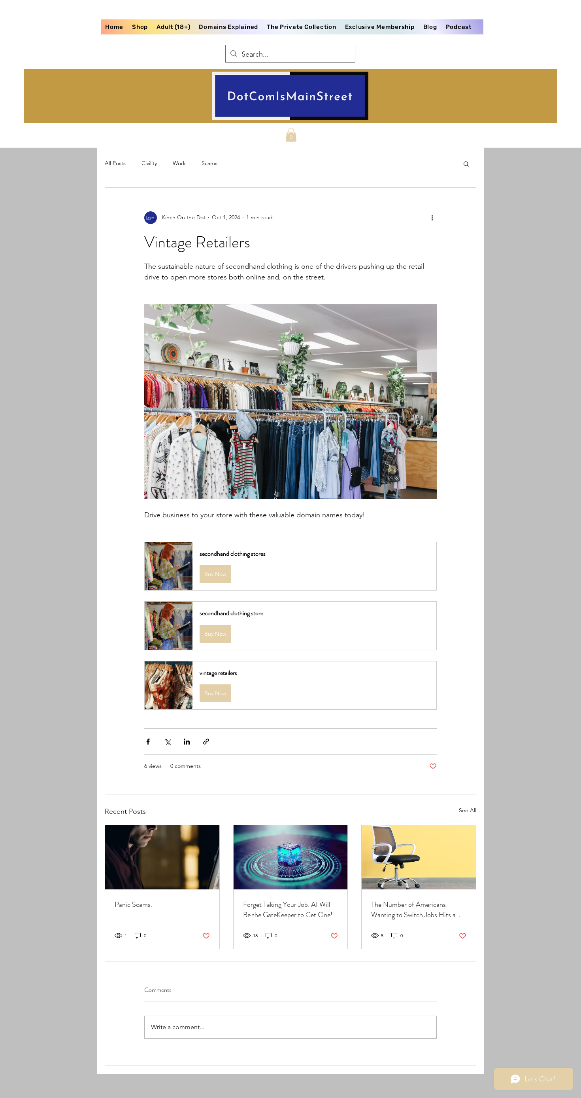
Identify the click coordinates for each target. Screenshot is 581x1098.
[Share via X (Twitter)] (167, 741)
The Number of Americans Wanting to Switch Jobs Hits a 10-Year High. (413, 909)
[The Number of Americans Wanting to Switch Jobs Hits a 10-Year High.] (419, 857)
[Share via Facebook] (148, 741)
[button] (291, 135)
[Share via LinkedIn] (187, 741)
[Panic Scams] (162, 857)
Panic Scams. (133, 904)
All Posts (115, 163)
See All (467, 810)
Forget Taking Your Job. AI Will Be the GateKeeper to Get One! (287, 909)
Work (179, 163)
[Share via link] (206, 741)
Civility (149, 163)
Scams (209, 163)
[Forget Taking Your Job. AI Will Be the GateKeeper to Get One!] (291, 857)
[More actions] (432, 217)
